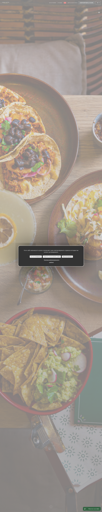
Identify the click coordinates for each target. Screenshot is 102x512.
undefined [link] (51, 262)
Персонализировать (67, 256)
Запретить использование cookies (52, 256)
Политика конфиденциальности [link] (51, 260)
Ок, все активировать (36, 256)
